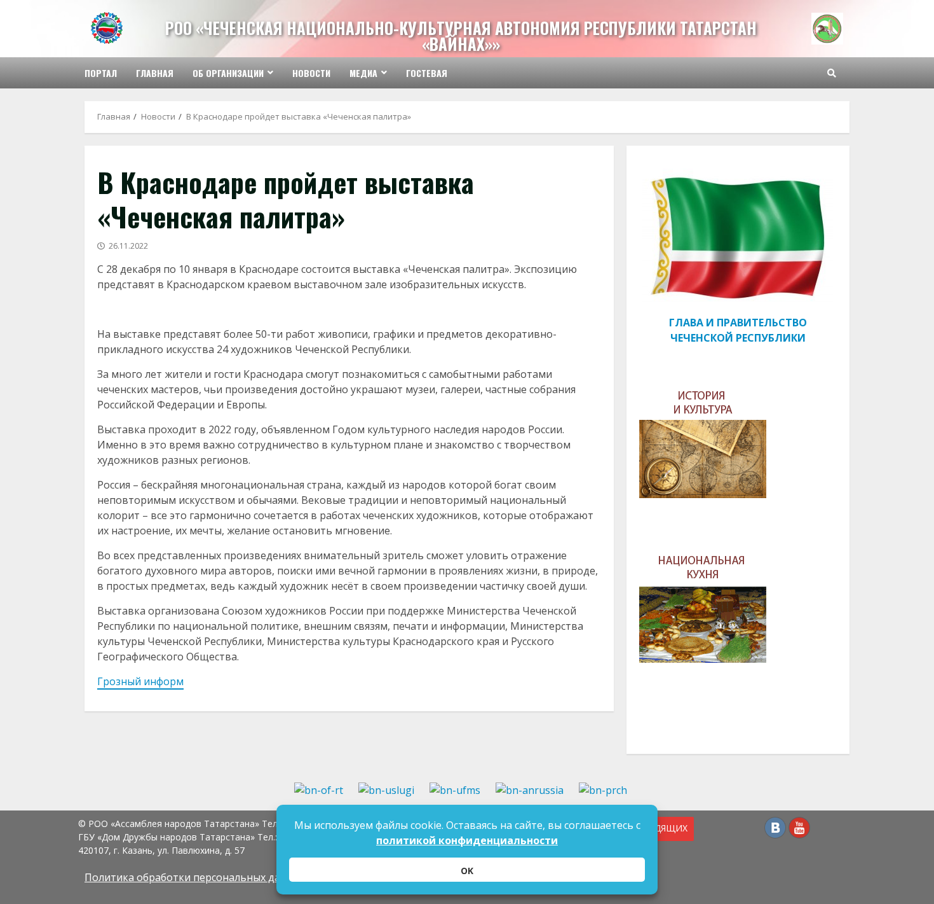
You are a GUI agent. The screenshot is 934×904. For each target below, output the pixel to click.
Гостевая (426, 73)
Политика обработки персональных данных (195, 877)
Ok (467, 871)
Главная (154, 73)
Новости (311, 73)
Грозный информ (140, 681)
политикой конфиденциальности (467, 840)
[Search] (831, 73)
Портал (101, 73)
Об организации (228, 73)
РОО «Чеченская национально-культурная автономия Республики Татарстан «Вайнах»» (461, 35)
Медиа (363, 73)
